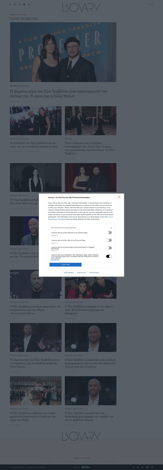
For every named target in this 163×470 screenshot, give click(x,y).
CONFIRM (65, 264)
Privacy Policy (94, 272)
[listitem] (81, 228)
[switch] (109, 232)
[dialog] (81, 235)
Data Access (81, 272)
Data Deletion (69, 272)
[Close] (120, 198)
